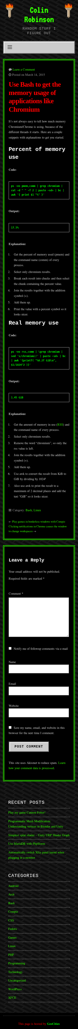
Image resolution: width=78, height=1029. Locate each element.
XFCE (12, 997)
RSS (60, 424)
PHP (11, 955)
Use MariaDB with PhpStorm (26, 843)
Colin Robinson (39, 14)
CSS (11, 920)
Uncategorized (17, 980)
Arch (11, 894)
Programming (16, 963)
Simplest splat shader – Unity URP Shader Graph (39, 835)
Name (12, 662)
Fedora (12, 929)
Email (12, 684)
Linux (37, 510)
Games (12, 937)
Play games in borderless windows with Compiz (38, 521)
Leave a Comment (24, 69)
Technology (15, 972)
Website (14, 706)
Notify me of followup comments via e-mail (41, 649)
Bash (29, 510)
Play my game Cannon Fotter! (27, 812)
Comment (16, 593)
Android (13, 886)
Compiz (13, 911)
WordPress (15, 989)
